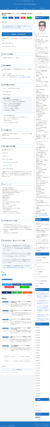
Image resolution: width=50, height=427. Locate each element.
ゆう (45, 303)
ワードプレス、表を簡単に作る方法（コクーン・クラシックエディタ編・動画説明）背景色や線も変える (42, 242)
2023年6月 (37, 327)
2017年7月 (37, 375)
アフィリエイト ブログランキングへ (40, 419)
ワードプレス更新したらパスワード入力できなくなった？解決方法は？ (43, 295)
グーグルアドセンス (39, 266)
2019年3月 (37, 342)
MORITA (42, 320)
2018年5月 (37, 350)
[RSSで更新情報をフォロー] (27, 292)
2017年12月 (37, 362)
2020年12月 (37, 337)
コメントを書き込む (17, 369)
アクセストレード (6, 165)
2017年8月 (37, 373)
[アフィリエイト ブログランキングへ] (38, 417)
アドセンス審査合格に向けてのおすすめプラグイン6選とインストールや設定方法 (42, 249)
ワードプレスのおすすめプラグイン (42, 277)
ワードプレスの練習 (39, 283)
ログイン (37, 402)
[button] (48, 13)
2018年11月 (37, 347)
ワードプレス (38, 274)
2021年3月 (37, 335)
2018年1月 (37, 360)
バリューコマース (6, 162)
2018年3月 (37, 355)
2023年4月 (37, 332)
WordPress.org (38, 410)
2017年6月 (37, 378)
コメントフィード (39, 408)
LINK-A (4, 168)
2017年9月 (37, 370)
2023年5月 (37, 330)
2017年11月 (37, 365)
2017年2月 (37, 388)
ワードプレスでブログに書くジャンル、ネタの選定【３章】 (43, 307)
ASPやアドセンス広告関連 (40, 257)
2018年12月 (37, 345)
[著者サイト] (7, 292)
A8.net (4, 159)
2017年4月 (37, 383)
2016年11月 (37, 395)
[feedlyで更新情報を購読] (17, 292)
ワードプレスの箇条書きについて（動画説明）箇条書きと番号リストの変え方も (42, 236)
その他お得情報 (38, 260)
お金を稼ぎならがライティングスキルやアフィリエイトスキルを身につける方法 (42, 225)
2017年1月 (37, 390)
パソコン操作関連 (39, 271)
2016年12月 (37, 393)
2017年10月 (37, 368)
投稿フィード (38, 405)
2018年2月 (37, 357)
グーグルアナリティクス (40, 269)
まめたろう (42, 316)
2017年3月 (37, 385)
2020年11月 (37, 340)
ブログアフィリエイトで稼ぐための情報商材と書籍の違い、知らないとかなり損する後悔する (42, 230)
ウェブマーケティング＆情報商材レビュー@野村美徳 (43, 311)
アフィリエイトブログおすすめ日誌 (7, 279)
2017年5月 (37, 380)
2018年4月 (37, 352)
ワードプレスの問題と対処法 (41, 280)
